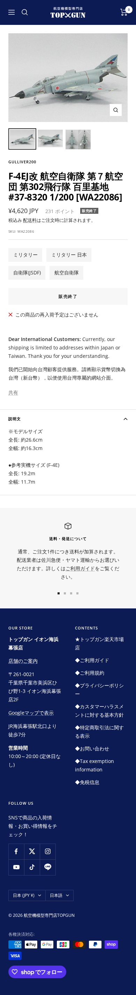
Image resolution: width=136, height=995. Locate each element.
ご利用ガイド (80, 568)
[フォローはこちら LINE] (47, 867)
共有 (13, 392)
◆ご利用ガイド (92, 660)
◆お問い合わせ (92, 748)
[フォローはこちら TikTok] (32, 867)
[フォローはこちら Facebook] (16, 851)
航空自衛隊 (66, 272)
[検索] (25, 12)
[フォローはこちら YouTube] (16, 867)
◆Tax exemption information (94, 765)
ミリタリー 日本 (69, 254)
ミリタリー (25, 254)
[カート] (124, 12)
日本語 (56, 895)
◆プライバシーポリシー (99, 689)
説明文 (14, 418)
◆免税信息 (87, 782)
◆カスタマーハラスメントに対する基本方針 (99, 710)
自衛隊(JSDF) (27, 272)
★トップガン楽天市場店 (99, 643)
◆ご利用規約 (89, 672)
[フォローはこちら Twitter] (32, 851)
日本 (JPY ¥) (24, 895)
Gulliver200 (22, 161)
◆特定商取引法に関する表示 (99, 731)
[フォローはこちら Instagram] (47, 851)
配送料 (30, 220)
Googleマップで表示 (31, 712)
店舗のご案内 (23, 660)
